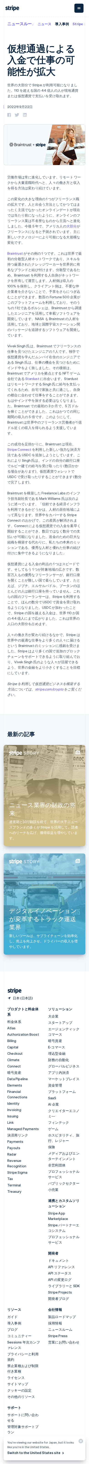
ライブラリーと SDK (64, 1286)
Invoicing (14, 1109)
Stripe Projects (60, 1292)
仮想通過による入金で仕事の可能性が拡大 (41, 59)
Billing (11, 1040)
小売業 (53, 1189)
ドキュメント (58, 1260)
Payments (15, 1141)
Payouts (13, 1148)
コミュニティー (19, 1335)
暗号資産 (14, 1072)
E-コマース (56, 1047)
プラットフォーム (62, 1091)
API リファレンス (61, 1266)
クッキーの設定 (19, 1390)
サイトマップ (17, 1384)
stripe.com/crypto (49, 689)
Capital (12, 1047)
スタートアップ (60, 1022)
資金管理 (55, 1085)
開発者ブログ (58, 1298)
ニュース (45, 24)
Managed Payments (23, 1128)
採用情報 (55, 1323)
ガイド (12, 1316)
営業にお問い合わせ (63, 1342)
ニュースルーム (21, 23)
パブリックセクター (63, 1183)
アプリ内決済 (58, 1072)
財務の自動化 (58, 1059)
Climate (13, 1059)
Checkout (15, 1053)
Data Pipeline (17, 1079)
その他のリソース (21, 1396)
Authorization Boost (23, 1034)
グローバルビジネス (63, 1066)
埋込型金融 (56, 1053)
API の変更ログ (59, 1279)
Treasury (14, 1191)
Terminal (14, 1185)
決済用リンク (17, 1135)
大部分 (71, 226)
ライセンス (16, 1377)
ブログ (12, 1329)
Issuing (12, 1116)
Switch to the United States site (33, 1452)
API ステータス (59, 1273)
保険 (51, 1147)
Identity (13, 1103)
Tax (10, 1178)
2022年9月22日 (20, 106)
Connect (14, 1066)
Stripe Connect (19, 449)
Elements (14, 1085)
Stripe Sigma (17, 1172)
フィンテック (58, 1122)
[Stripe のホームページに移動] (13, 991)
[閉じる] (80, 1442)
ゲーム (53, 1128)
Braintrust (15, 253)
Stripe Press (58, 1335)
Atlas (11, 1028)
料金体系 (14, 1021)
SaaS (52, 1098)
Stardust (32, 378)
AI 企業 (53, 1104)
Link (10, 1122)
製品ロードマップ (62, 1316)
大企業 (53, 1016)
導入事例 (62, 24)
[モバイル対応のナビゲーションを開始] (79, 8)
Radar (11, 1154)
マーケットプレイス (63, 1079)
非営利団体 (56, 1165)
